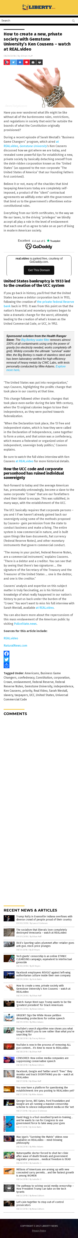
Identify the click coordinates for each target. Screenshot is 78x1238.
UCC (31, 695)
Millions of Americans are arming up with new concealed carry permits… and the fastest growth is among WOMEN (45, 1172)
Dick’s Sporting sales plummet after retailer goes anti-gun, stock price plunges (45, 944)
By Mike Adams (36, 1022)
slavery (8, 695)
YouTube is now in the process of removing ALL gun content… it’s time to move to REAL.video (43, 1046)
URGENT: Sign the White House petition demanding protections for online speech (40, 1017)
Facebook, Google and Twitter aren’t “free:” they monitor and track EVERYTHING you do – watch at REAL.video (44, 1074)
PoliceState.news (25, 623)
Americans (32, 673)
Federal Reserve (43, 682)
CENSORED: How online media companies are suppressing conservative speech (42, 1060)
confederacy (26, 677)
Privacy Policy (39, 1230)
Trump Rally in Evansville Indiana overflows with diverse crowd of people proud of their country (44, 918)
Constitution (44, 677)
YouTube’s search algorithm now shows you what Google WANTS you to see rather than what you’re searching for (45, 1031)
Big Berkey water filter (35, 339)
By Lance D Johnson (39, 923)
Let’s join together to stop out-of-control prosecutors (40, 1204)
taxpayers (21, 695)
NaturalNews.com (15, 645)
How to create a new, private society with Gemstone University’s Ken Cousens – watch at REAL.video (43, 988)
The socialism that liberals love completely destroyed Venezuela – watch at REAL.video (41, 931)
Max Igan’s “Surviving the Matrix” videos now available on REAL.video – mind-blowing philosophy (42, 1140)
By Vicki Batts (36, 979)
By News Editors (37, 1009)
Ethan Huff (27, 55)
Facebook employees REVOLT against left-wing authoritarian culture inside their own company (43, 974)
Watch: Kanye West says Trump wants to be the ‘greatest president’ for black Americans (43, 1004)
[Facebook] (39, 654)
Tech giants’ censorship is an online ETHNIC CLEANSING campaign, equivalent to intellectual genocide (44, 959)
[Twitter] (39, 659)
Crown (8, 682)
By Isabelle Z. (36, 1163)
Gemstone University (38, 686)
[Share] (39, 665)
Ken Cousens (12, 690)
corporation (61, 677)
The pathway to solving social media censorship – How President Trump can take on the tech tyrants (45, 1189)
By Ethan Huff (35, 936)
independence (63, 686)
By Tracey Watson (37, 1038)
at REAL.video (24, 461)
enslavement (22, 682)
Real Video (41, 690)
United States (45, 695)
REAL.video (11, 638)
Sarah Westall (58, 690)
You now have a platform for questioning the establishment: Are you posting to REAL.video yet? (45, 1089)
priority (27, 690)
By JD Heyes (34, 950)
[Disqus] (39, 764)
